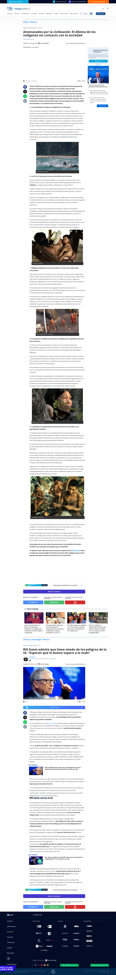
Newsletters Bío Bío (61, 1)
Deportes (41, 13)
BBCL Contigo (74, 13)
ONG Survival (75, 550)
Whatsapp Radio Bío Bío (100, 965)
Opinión (56, 13)
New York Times (51, 723)
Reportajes (10, 953)
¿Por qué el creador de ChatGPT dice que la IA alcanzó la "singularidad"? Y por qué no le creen (64, 858)
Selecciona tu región (15, 1)
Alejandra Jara (29, 39)
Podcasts (9, 13)
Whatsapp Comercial (70, 965)
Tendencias (49, 13)
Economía (34, 13)
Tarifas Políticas (11, 964)
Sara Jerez (32, 657)
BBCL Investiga (64, 13)
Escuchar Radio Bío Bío (98, 1)
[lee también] (36, 771)
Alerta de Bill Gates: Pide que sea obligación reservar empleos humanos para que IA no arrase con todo (63, 768)
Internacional (25, 13)
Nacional (16, 13)
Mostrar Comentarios (54, 591)
